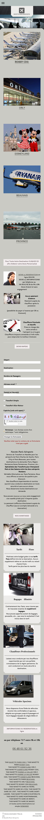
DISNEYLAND (25, 767)
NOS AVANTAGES (22, 516)
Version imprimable (10, 814)
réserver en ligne (19, 496)
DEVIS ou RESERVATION (28, 275)
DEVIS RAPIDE (22, 346)
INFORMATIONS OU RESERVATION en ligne (22, 730)
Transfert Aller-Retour (14, 405)
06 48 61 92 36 (22, 748)
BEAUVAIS (30, 779)
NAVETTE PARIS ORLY (18, 762)
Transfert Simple (12, 400)
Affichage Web (37, 815)
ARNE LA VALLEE (26, 772)
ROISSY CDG (24, 765)
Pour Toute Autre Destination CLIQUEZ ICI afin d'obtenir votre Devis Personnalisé (22, 262)
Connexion (38, 813)
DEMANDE (24, 806)
